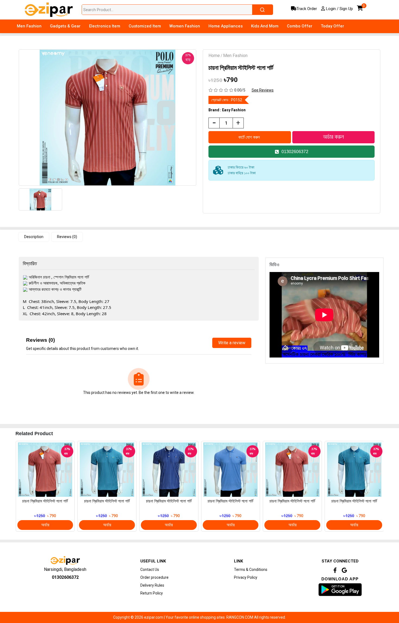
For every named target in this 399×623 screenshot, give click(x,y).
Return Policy (151, 593)
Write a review (231, 342)
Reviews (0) (67, 237)
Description (33, 237)
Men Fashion (235, 55)
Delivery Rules (152, 585)
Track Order (306, 8)
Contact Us (149, 569)
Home (214, 55)
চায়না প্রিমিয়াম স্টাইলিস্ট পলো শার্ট (45, 501)
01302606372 (294, 151)
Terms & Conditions (250, 569)
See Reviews (263, 90)
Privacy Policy (245, 577)
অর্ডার (45, 524)
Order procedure (154, 577)
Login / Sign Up (339, 8)
